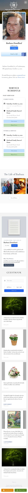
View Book (7, 245)
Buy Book (14, 245)
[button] (14, 306)
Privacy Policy (10, 486)
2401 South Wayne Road (13, 115)
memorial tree (21, 75)
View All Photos (14, 198)
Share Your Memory (9, 265)
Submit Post (14, 290)
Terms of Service (17, 486)
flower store (21, 77)
